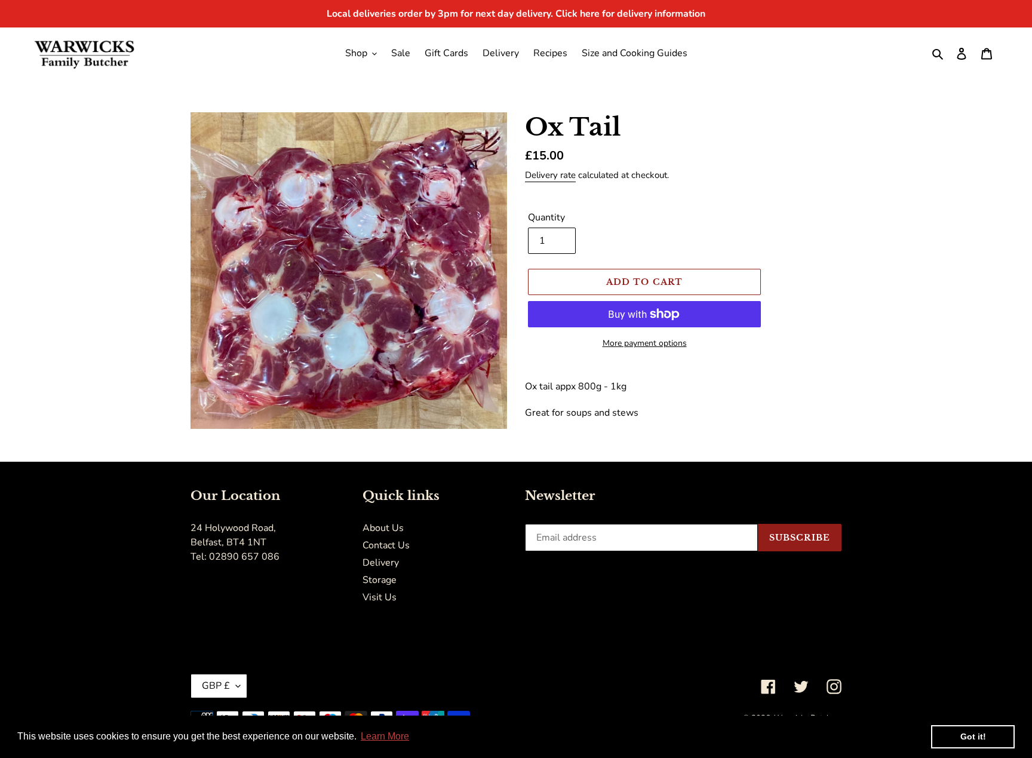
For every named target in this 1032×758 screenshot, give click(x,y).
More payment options (645, 343)
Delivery (381, 562)
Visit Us (380, 597)
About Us (383, 528)
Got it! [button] (973, 736)
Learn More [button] (385, 736)
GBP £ (216, 685)
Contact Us (386, 545)
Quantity (546, 217)
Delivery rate (550, 175)
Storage (380, 580)
